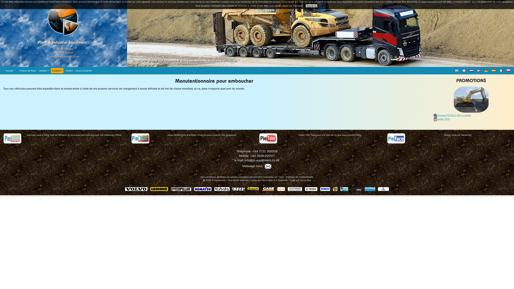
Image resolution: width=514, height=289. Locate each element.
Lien (281, 177)
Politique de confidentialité (299, 177)
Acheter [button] (43, 70)
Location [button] (56, 70)
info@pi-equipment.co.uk (64, 56)
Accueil (9, 70)
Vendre (69, 70)
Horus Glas (267, 180)
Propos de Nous (28, 70)
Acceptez (311, 5)
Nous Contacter (84, 70)
